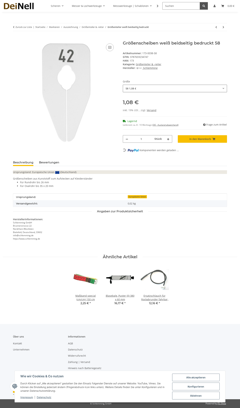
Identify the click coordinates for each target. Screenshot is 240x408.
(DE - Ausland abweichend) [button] (165, 124)
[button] (155, 6)
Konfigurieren (196, 386)
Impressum (26, 397)
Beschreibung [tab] (23, 162)
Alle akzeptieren (196, 377)
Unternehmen (21, 349)
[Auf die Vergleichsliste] (110, 47)
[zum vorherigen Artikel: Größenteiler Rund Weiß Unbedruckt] (216, 27)
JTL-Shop (222, 403)
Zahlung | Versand (79, 362)
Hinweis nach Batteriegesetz (84, 368)
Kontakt (17, 343)
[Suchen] (204, 6)
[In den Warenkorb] (16, 39)
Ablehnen (196, 395)
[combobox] (175, 88)
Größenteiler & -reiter (148, 64)
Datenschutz (44, 397)
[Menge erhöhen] (168, 139)
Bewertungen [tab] (49, 162)
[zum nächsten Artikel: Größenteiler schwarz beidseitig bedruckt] (223, 27)
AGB (70, 343)
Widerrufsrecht (77, 355)
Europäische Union (137, 196)
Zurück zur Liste (23, 27)
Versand (151, 110)
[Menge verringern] (127, 139)
